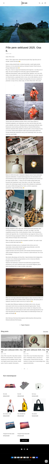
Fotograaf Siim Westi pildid (8, 433)
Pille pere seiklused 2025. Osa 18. (12, 351)
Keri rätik (5, 393)
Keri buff (19, 393)
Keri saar (22, 459)
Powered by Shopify (27, 459)
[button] (3, 3)
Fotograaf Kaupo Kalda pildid (23, 433)
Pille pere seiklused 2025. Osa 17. (34, 351)
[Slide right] (27, 368)
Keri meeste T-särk (7, 413)
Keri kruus (34, 393)
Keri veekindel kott (21, 413)
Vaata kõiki (24, 440)
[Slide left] (21, 368)
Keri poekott (34, 413)
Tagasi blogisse (25, 325)
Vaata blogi (45, 331)
